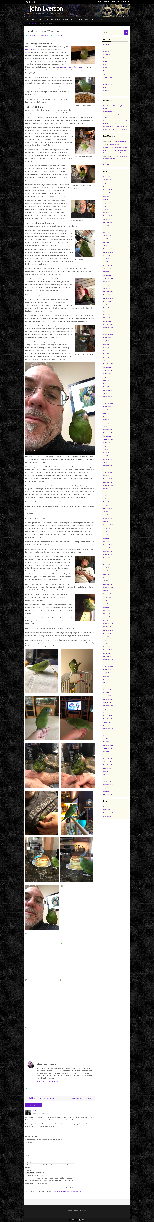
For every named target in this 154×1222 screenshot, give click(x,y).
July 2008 (106, 673)
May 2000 (106, 771)
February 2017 (107, 390)
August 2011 (107, 564)
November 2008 (108, 659)
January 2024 (107, 219)
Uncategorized (107, 84)
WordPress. (82, 1214)
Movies (105, 58)
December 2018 (108, 324)
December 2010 (108, 584)
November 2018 (108, 327)
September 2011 (108, 561)
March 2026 (106, 176)
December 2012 (108, 515)
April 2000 (106, 775)
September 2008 (108, 666)
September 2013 (108, 492)
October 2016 (107, 400)
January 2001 (107, 761)
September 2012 (108, 525)
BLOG (99, 1)
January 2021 (107, 268)
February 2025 (107, 189)
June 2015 (106, 449)
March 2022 (106, 242)
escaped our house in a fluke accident (71, 67)
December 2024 (108, 196)
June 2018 (106, 344)
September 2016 (108, 403)
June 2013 (106, 498)
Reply (30, 1131)
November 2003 (108, 729)
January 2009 (107, 653)
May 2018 (106, 347)
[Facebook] (25, 1)
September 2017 (108, 370)
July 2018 (106, 341)
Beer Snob (106, 44)
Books (105, 48)
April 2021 (106, 262)
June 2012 (106, 535)
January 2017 (107, 393)
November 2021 (108, 249)
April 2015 (106, 456)
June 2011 (106, 571)
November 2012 (108, 518)
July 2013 (106, 495)
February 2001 (107, 758)
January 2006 (107, 696)
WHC (104, 87)
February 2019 (107, 318)
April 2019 (106, 311)
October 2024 (107, 199)
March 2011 (106, 577)
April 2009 (106, 643)
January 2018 (107, 360)
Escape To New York (117, 153)
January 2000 (107, 781)
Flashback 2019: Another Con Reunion (41, 1098)
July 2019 (106, 304)
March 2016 (106, 419)
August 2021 (107, 255)
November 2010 (108, 587)
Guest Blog (106, 54)
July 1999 (106, 788)
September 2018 (108, 334)
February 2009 (107, 650)
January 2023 (107, 235)
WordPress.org (107, 816)
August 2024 (107, 203)
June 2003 (106, 732)
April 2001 (106, 755)
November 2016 (108, 397)
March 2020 (106, 281)
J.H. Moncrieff (37, 1111)
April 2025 (106, 186)
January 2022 (107, 245)
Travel (105, 81)
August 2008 (107, 669)
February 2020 (107, 285)
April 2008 (106, 679)
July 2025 (106, 183)
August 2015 (107, 443)
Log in (105, 806)
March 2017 (106, 387)
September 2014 (108, 472)
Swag (104, 74)
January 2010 (107, 617)
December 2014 (108, 466)
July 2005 (106, 709)
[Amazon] (31, 1)
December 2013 (108, 482)
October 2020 (107, 275)
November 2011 (108, 554)
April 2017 (106, 383)
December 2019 (108, 291)
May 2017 (106, 380)
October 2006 (107, 686)
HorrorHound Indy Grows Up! (82, 1098)
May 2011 (106, 574)
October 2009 (107, 627)
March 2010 (106, 610)
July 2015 (106, 446)
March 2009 (106, 646)
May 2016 (106, 413)
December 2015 (108, 429)
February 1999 (107, 794)
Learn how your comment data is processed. (67, 1191)
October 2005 (107, 702)
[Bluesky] (27, 1)
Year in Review (107, 94)
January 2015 (107, 462)
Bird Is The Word (30, 50)
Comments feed (108, 813)
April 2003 (106, 735)
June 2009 (106, 636)
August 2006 (107, 689)
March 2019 (106, 314)
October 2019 (107, 295)
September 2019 (108, 298)
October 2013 (107, 489)
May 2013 (106, 502)
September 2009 (108, 630)
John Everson (32, 35)
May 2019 (106, 308)
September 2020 (108, 278)
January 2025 (107, 193)
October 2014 (107, 469)
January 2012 (107, 548)
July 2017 (106, 377)
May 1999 (106, 791)
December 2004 (108, 719)
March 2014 (106, 475)
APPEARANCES (115, 1)
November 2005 (108, 699)
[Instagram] (29, 1)
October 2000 (107, 768)
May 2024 (106, 212)
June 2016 (106, 410)
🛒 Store (123, 1)
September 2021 (108, 252)
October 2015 (107, 436)
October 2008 (107, 663)
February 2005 (107, 715)
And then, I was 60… (109, 111)
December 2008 (108, 656)
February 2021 (107, 265)
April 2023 (106, 229)
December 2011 (108, 551)
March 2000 (106, 778)
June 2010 (106, 604)
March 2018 (106, 354)
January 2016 (107, 426)
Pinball (105, 68)
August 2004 (107, 722)
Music (105, 61)
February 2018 (107, 357)
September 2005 (108, 706)
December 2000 (108, 765)
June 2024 (106, 209)
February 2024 (107, 216)
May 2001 (106, 752)
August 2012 (107, 528)
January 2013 (107, 512)
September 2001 (108, 748)
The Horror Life (32, 23)
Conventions (107, 51)
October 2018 (107, 331)
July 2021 (106, 258)
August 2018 (107, 337)
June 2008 (106, 676)
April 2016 (106, 416)
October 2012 (107, 521)
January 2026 (107, 180)
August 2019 (107, 301)
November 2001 (108, 745)
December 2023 (108, 222)
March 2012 (106, 541)
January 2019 (107, 321)
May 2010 (106, 607)
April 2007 (106, 682)
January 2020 (107, 288)
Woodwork (106, 90)
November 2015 (108, 433)
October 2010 (107, 590)
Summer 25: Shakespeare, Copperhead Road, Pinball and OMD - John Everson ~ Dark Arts (115, 150)
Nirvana (77, 1214)
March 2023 (106, 232)
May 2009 (106, 640)
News (104, 64)
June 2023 (106, 226)
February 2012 (107, 544)
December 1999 (108, 784)
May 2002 (106, 742)
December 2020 (108, 272)
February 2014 (107, 479)
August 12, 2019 (44, 35)
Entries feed (106, 809)
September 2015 (108, 439)
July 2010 (106, 600)
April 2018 (106, 350)
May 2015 (106, 452)
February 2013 (107, 508)
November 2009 (108, 623)
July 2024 (106, 206)
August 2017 (107, 373)
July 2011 (106, 567)
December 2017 (108, 364)
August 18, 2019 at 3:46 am (40, 1113)
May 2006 (106, 692)
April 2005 (106, 712)
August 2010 (107, 597)
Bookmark (31, 1089)
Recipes (105, 71)
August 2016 (107, 406)
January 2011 (107, 581)
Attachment (28, 1170)
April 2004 (106, 725)
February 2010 (107, 613)
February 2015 (107, 459)
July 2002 (106, 738)
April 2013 (106, 505)
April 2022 (106, 239)
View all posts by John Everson (48, 1081)
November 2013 (108, 485)
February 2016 (107, 423)
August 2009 (107, 633)
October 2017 (107, 367)
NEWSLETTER (106, 1)
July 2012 (106, 531)
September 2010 (108, 594)
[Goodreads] (34, 1)
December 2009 (108, 620)
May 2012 (106, 538)
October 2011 (107, 558)
